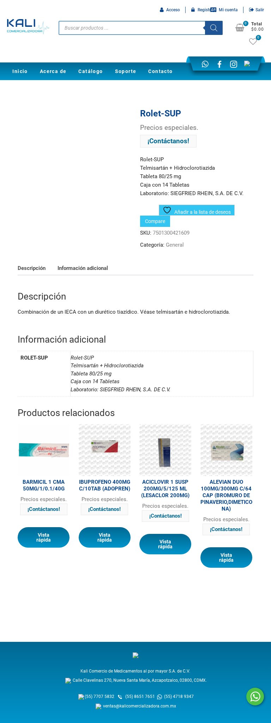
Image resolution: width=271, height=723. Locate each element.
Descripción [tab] (32, 268)
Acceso (173, 9)
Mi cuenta (228, 9)
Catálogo (90, 71)
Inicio (20, 71)
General (175, 245)
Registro (205, 9)
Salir (259, 9)
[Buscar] (214, 28)
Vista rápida (43, 537)
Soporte (126, 71)
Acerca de (53, 71)
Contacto (160, 71)
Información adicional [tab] (83, 268)
